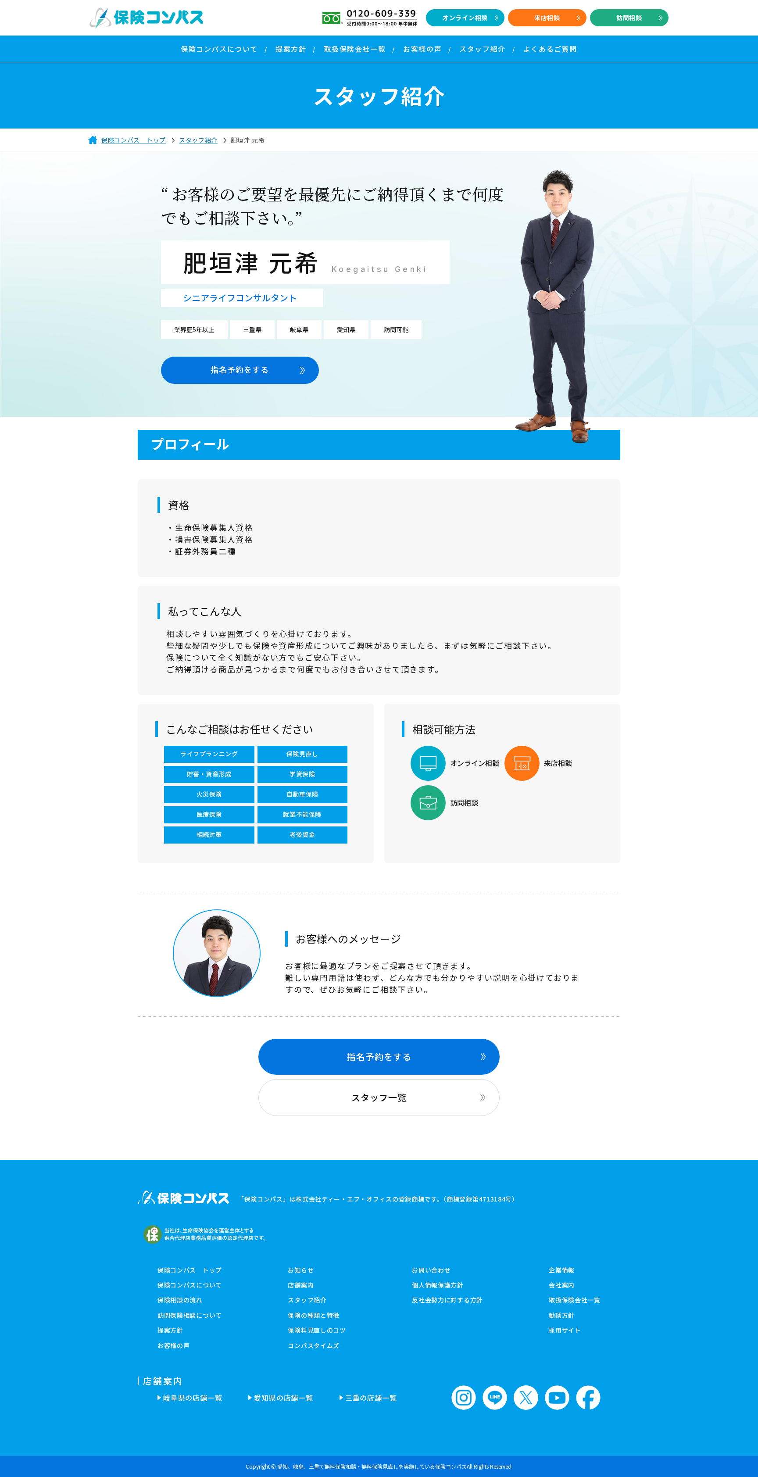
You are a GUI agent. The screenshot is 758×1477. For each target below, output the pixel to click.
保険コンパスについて (189, 1284)
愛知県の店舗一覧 (283, 1397)
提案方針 (170, 1330)
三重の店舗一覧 (371, 1397)
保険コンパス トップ (189, 1270)
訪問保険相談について (189, 1315)
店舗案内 (301, 1284)
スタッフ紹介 (307, 1299)
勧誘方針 (562, 1315)
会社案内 (562, 1284)
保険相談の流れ (180, 1299)
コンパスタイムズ (314, 1345)
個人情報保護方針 (438, 1284)
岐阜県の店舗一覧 (192, 1397)
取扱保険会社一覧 (575, 1299)
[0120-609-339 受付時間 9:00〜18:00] (369, 18)
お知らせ (301, 1270)
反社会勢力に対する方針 (447, 1299)
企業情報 (562, 1270)
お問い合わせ (431, 1270)
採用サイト (565, 1330)
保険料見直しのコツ (317, 1330)
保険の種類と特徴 (314, 1315)
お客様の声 (173, 1345)
